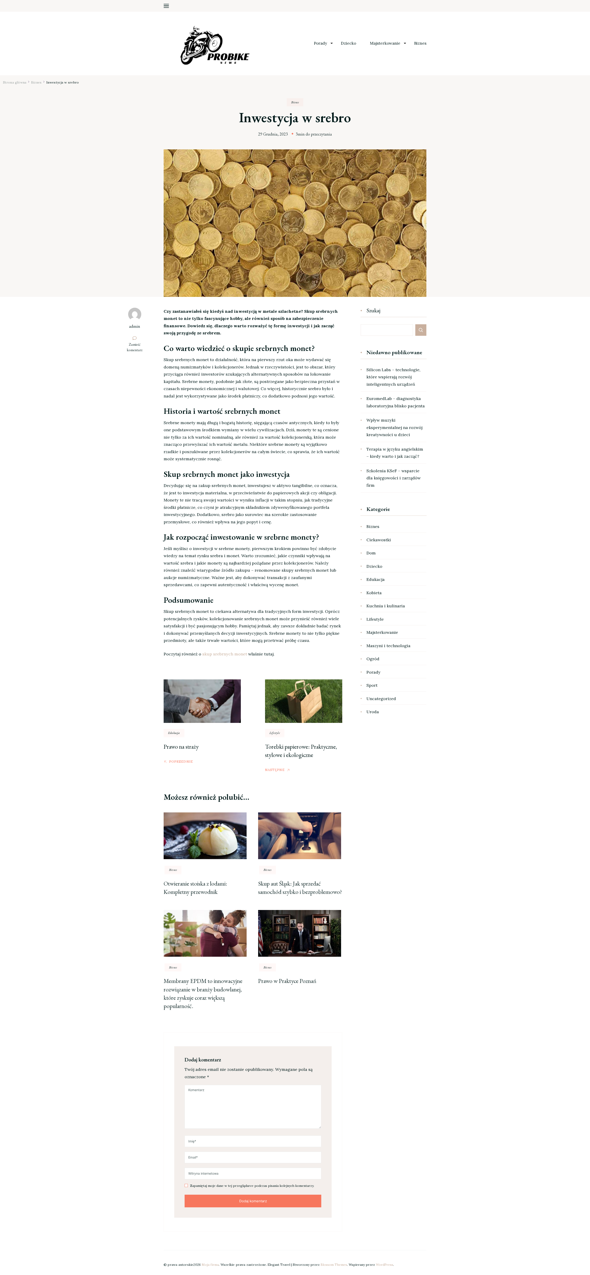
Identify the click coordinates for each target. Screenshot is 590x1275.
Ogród (372, 658)
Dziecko (348, 43)
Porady (320, 43)
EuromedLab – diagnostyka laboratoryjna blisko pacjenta (395, 402)
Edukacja (174, 733)
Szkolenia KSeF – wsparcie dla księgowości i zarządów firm (393, 478)
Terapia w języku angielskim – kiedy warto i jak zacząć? (394, 452)
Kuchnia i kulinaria (385, 606)
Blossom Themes (334, 1265)
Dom (371, 553)
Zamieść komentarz (137, 347)
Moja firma (210, 1265)
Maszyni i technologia (388, 645)
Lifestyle (274, 733)
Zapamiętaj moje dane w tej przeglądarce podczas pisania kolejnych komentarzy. (252, 1186)
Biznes (420, 43)
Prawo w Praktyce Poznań (287, 981)
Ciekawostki (378, 539)
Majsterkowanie (385, 43)
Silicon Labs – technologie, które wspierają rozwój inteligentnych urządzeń (393, 377)
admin (134, 326)
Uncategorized (381, 698)
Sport (372, 685)
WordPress (384, 1265)
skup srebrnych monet (224, 654)
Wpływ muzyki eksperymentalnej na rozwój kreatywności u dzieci (394, 427)
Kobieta (374, 592)
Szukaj (373, 311)
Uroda (372, 711)
